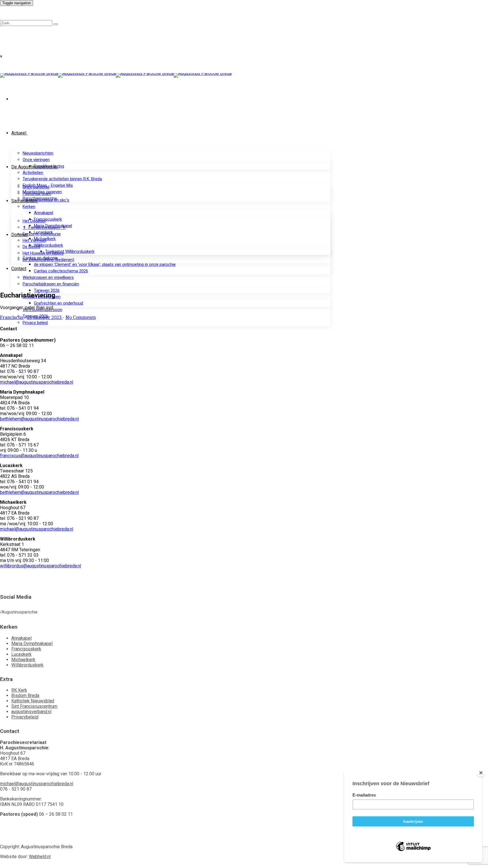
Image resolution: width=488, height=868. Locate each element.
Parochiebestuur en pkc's (46, 200)
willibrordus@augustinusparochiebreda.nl (40, 565)
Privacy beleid (35, 322)
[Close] (481, 773)
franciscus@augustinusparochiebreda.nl (39, 455)
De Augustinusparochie (34, 167)
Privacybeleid (24, 717)
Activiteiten (33, 172)
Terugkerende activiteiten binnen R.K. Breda (62, 178)
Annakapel (43, 212)
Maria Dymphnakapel (32, 643)
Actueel (18, 133)
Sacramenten (24, 200)
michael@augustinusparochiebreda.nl (36, 382)
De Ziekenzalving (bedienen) (48, 259)
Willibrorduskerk (48, 245)
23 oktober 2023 (45, 317)
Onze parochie (36, 187)
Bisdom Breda (25, 695)
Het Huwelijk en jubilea (43, 253)
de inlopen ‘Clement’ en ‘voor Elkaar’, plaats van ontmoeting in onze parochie (105, 264)
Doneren (19, 234)
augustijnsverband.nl (31, 711)
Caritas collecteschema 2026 (61, 271)
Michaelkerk (23, 659)
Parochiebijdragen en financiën (51, 284)
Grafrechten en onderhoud (58, 303)
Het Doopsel (34, 220)
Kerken (29, 206)
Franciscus (12, 317)
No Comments (81, 317)
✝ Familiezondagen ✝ (44, 227)
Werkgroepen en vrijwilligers (48, 277)
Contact (18, 268)
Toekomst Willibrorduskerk (69, 251)
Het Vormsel (34, 240)
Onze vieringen (36, 159)
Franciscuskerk (48, 219)
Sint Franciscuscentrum (34, 706)
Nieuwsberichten (38, 153)
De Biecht (31, 246)
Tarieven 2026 (47, 290)
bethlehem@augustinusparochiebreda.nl (39, 419)
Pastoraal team (37, 193)
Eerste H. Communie (42, 233)
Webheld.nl (40, 856)
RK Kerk (19, 690)
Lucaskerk (21, 654)
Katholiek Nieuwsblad (32, 701)
